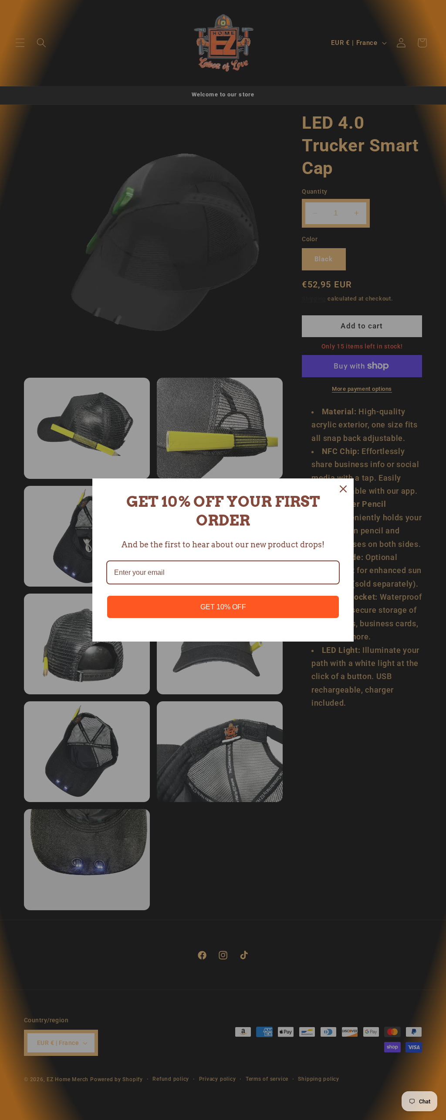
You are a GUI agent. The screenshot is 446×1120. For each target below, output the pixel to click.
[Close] (343, 488)
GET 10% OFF (223, 607)
